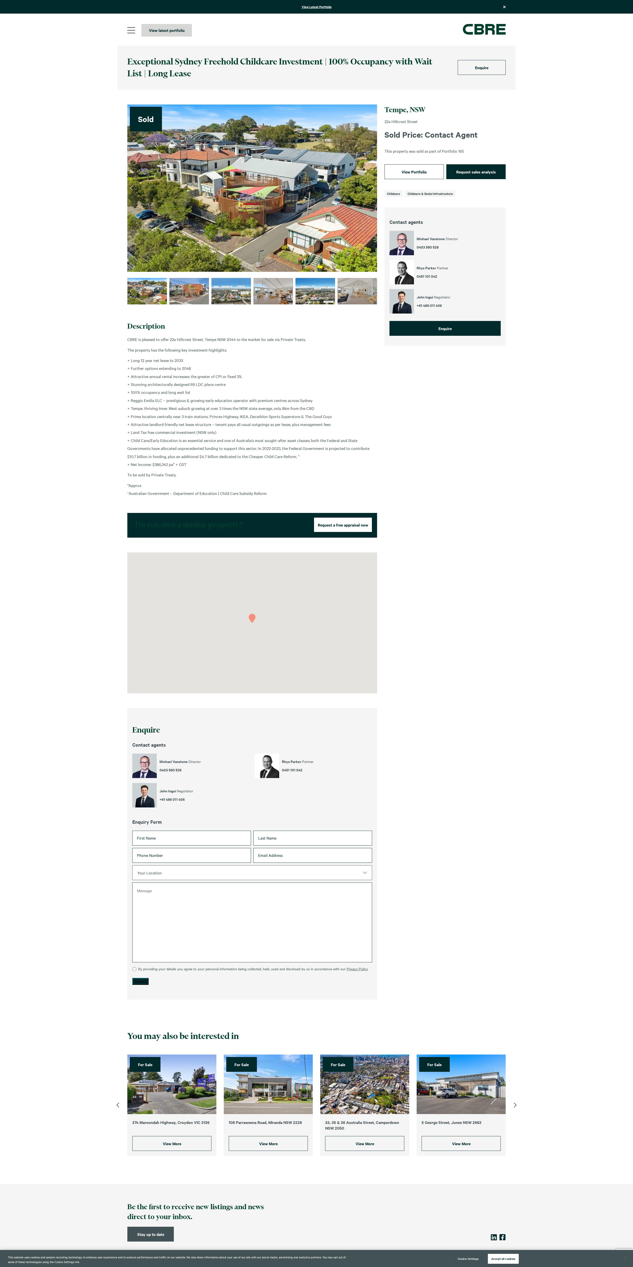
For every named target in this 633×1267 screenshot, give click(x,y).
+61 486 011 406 (172, 799)
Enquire (481, 67)
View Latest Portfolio (317, 6)
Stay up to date (150, 1234)
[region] (316, 1258)
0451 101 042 (292, 769)
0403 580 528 (170, 769)
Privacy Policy (357, 968)
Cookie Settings (468, 1259)
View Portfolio (414, 171)
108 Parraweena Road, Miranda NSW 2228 (265, 1122)
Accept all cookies (503, 1259)
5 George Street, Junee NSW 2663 (451, 1122)
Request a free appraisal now (343, 525)
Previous (131, 188)
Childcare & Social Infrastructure (430, 193)
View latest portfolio (167, 30)
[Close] (625, 1257)
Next (373, 188)
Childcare (393, 193)
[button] (252, 618)
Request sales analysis (476, 171)
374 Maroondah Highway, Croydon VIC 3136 (170, 1122)
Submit (140, 981)
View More (172, 1143)
